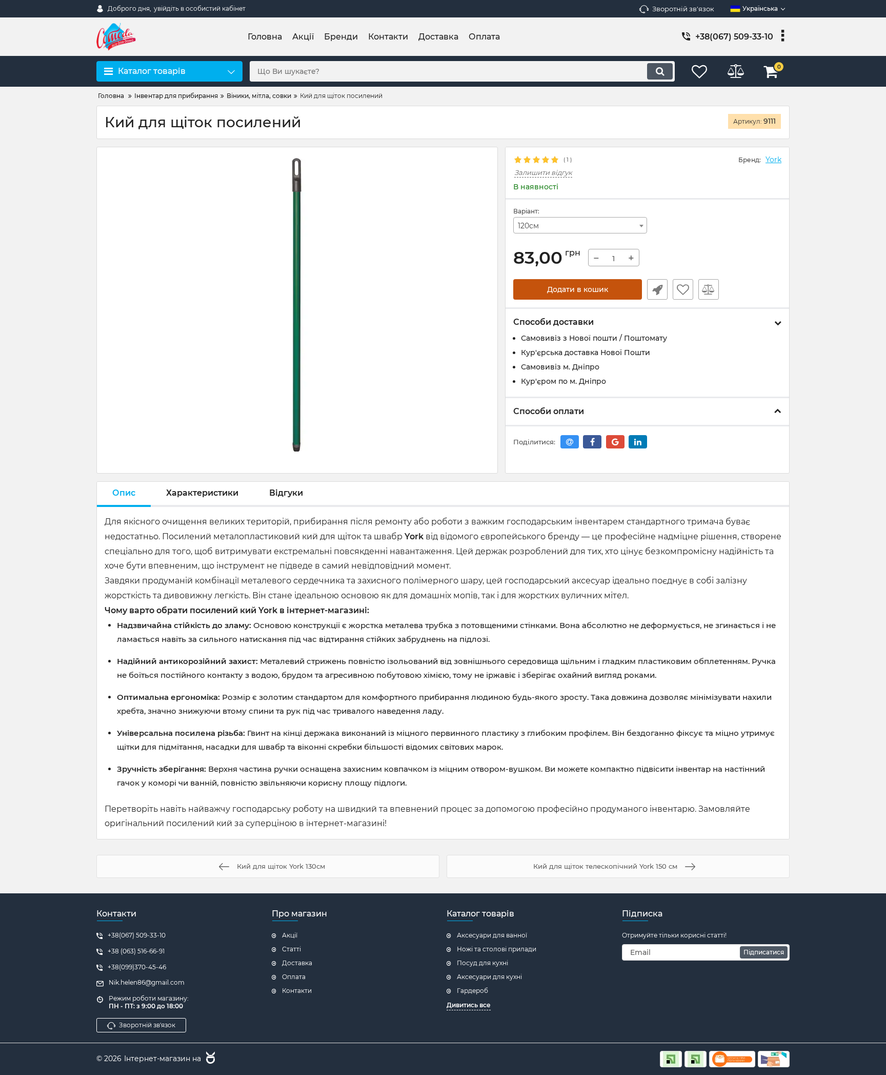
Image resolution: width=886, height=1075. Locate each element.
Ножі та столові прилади (496, 949)
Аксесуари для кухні (489, 977)
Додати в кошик (577, 289)
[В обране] (683, 289)
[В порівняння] (708, 289)
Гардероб (472, 990)
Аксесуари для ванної (492, 935)
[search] (660, 71)
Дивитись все (469, 1005)
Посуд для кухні (482, 963)
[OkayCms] (209, 1059)
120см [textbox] (528, 225)
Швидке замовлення (657, 289)
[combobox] (580, 225)
